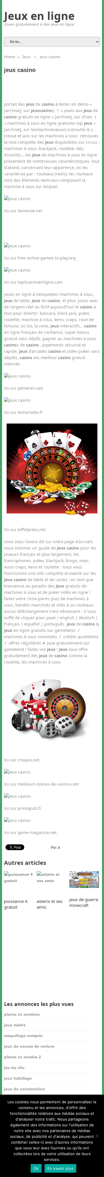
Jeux (26, 56)
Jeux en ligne (39, 15)
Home (9, 56)
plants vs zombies (22, 1014)
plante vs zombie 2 (22, 1057)
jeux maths (15, 1025)
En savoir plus (60, 1168)
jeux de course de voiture (29, 1046)
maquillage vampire (23, 1035)
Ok (36, 1168)
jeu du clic (14, 1067)
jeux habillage (18, 1078)
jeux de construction (24, 1089)
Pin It (55, 847)
